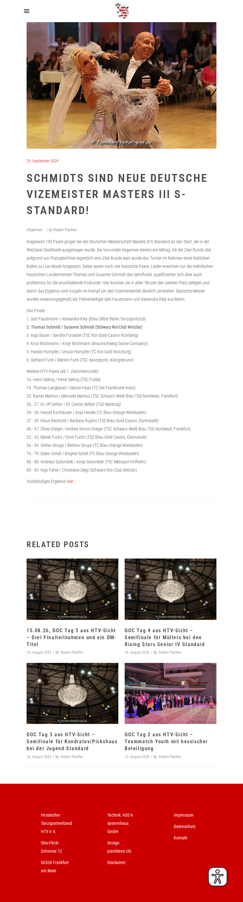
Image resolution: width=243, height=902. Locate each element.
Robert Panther (65, 229)
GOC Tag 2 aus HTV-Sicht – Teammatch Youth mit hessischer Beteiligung (166, 741)
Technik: (114, 815)
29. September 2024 (42, 160)
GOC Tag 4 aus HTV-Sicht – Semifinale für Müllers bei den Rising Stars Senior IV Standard (165, 637)
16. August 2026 (39, 652)
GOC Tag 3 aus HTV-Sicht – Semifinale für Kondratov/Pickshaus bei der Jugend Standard (72, 741)
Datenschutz (185, 826)
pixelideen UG (119, 851)
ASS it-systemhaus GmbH (120, 823)
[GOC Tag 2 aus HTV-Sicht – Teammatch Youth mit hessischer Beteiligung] (170, 693)
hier (70, 481)
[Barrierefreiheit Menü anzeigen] (217, 876)
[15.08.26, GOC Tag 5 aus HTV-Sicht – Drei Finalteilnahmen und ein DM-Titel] (72, 589)
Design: (113, 842)
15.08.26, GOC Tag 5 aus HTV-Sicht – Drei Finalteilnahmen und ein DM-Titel (71, 637)
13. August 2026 (137, 757)
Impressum (184, 815)
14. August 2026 (39, 757)
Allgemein (34, 229)
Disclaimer (116, 862)
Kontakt (180, 837)
